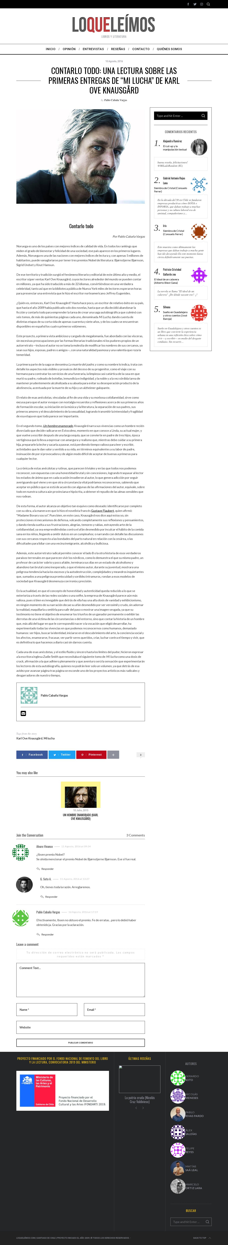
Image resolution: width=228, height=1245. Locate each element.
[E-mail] (23, 714)
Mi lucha (49, 738)
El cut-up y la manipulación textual (175, 147)
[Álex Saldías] (177, 1132)
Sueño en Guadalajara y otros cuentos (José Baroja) (175, 315)
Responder (47, 868)
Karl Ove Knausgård (29, 738)
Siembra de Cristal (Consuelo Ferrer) (170, 189)
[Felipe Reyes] (177, 1150)
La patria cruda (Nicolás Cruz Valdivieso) (140, 1099)
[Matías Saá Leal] (177, 1168)
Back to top (199, 1238)
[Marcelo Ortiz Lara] (177, 1186)
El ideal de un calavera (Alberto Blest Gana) (166, 281)
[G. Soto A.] (177, 1078)
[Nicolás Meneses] (177, 1096)
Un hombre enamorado (58, 426)
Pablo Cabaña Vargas (115, 100)
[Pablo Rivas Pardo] (177, 1114)
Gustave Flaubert (102, 510)
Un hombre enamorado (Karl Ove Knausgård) (80, 817)
